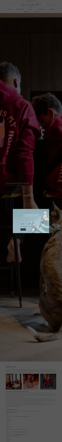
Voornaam (22, 223)
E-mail (29, 223)
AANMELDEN (23, 229)
